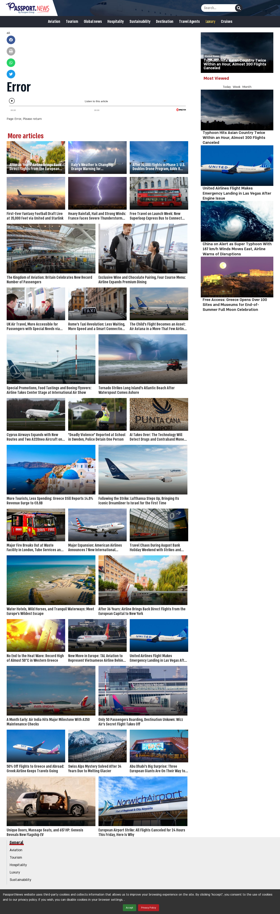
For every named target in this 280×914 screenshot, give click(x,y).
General (16, 842)
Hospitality (115, 21)
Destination (164, 21)
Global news (93, 21)
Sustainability (140, 21)
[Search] (239, 8)
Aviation (54, 21)
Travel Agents (189, 21)
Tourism (72, 21)
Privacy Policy (148, 907)
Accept (129, 907)
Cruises (226, 21)
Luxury (210, 21)
